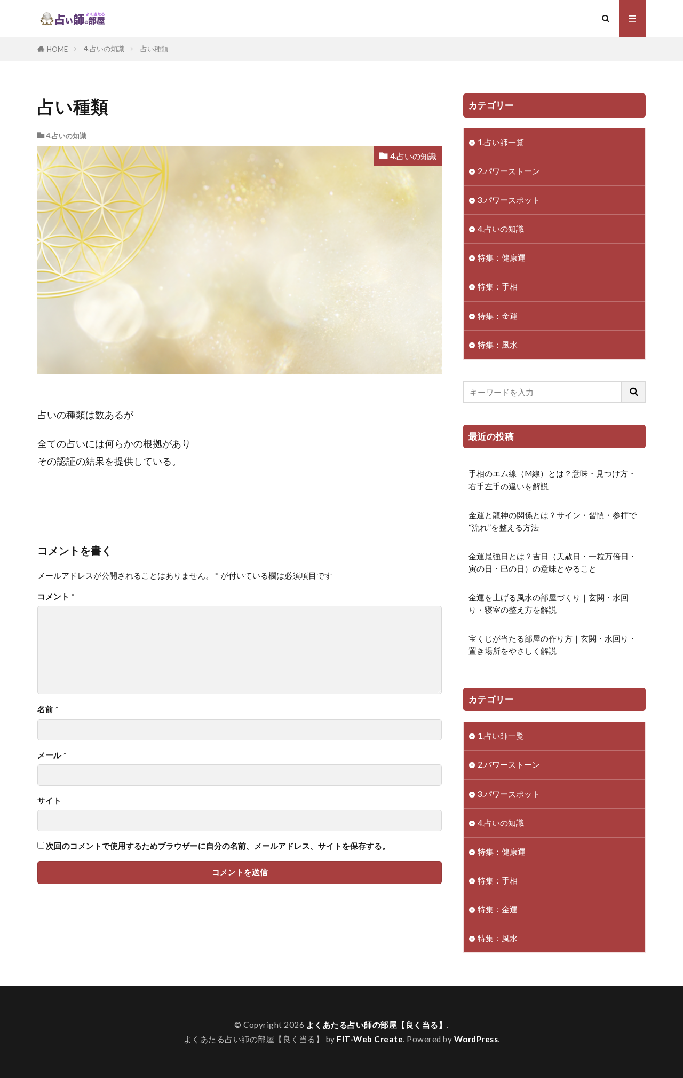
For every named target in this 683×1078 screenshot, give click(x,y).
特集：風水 (498, 344)
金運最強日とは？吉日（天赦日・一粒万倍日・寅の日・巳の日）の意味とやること (552, 562)
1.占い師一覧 (501, 142)
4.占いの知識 (104, 48)
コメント (56, 596)
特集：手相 (498, 286)
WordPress (476, 1039)
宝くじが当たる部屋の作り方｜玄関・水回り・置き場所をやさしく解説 (552, 644)
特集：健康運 (502, 257)
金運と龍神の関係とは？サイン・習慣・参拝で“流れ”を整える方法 (552, 521)
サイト (49, 800)
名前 (48, 709)
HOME (57, 49)
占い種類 (154, 48)
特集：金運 (498, 316)
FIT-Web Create (370, 1039)
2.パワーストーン (509, 171)
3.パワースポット (509, 200)
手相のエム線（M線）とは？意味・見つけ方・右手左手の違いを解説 (552, 479)
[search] (634, 392)
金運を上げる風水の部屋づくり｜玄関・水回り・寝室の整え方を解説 (548, 603)
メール (52, 755)
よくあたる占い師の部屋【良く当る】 (376, 1024)
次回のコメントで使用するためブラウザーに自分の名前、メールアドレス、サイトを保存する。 (218, 846)
